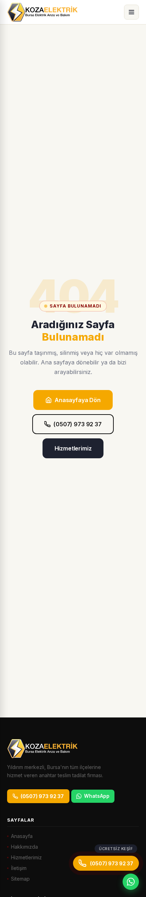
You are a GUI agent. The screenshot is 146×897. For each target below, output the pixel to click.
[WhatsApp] (131, 882)
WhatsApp (97, 796)
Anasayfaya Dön (78, 400)
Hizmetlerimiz (73, 448)
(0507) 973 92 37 (77, 424)
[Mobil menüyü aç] (131, 12)
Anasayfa (22, 836)
